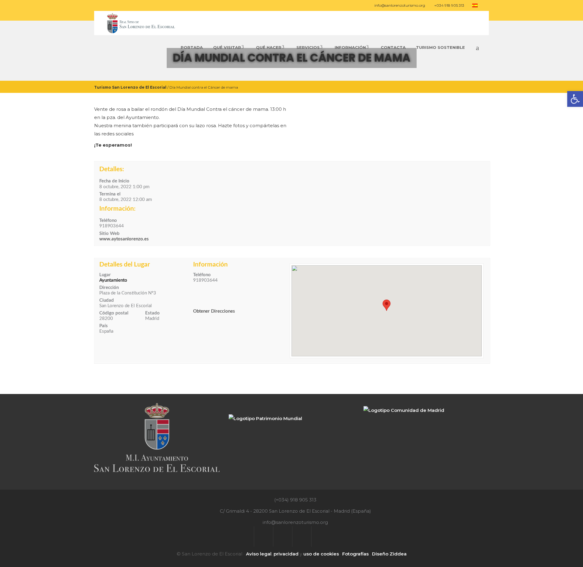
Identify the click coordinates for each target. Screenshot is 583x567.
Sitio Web (109, 233)
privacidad (286, 554)
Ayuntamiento (113, 280)
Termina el (110, 194)
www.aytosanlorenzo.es (124, 239)
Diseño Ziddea (389, 554)
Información (210, 264)
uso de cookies (321, 554)
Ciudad (106, 300)
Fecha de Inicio (114, 181)
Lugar (105, 275)
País (103, 326)
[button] (386, 305)
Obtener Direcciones (214, 311)
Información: (117, 208)
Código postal (113, 313)
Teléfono (108, 220)
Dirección (109, 287)
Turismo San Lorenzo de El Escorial (130, 87)
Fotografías (355, 554)
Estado (152, 313)
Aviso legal (258, 554)
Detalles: (111, 169)
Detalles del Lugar (124, 264)
